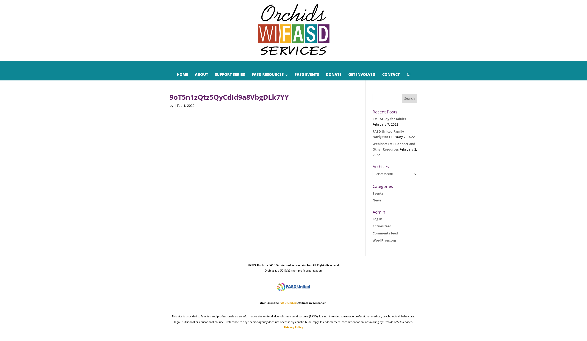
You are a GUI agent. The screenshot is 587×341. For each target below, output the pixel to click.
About (201, 74)
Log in (377, 219)
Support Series (230, 74)
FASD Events (307, 74)
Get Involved (361, 74)
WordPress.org (384, 240)
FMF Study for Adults (389, 119)
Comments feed (385, 233)
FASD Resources (268, 74)
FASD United (288, 303)
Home (182, 74)
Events (378, 193)
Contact (391, 74)
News (377, 200)
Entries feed (382, 226)
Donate (333, 74)
